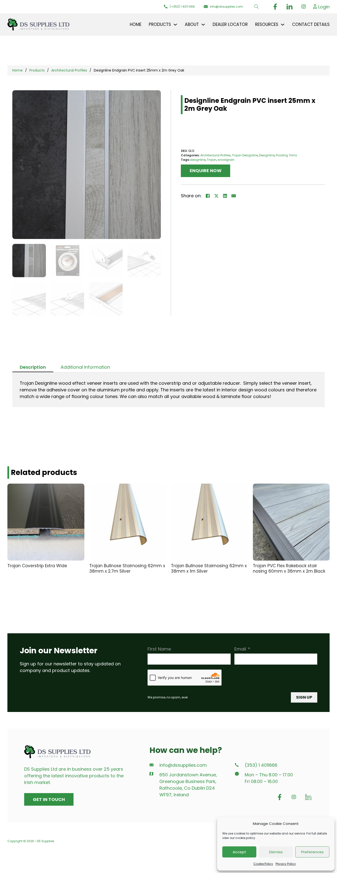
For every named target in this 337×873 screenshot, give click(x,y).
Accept (239, 852)
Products (37, 70)
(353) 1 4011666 (261, 765)
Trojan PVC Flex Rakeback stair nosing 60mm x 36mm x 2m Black (289, 568)
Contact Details (311, 24)
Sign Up (304, 697)
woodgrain (226, 160)
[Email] (233, 196)
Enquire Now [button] (206, 170)
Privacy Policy (286, 864)
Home (135, 24)
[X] (216, 196)
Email (240, 649)
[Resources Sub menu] (283, 24)
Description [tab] (33, 367)
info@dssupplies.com (183, 765)
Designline (267, 155)
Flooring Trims (286, 155)
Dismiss (276, 852)
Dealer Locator (230, 24)
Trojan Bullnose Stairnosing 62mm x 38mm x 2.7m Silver (127, 568)
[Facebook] (207, 196)
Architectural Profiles (69, 70)
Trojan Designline (245, 155)
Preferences (312, 852)
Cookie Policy (263, 864)
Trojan (211, 160)
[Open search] (256, 6)
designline (198, 160)
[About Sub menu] (203, 24)
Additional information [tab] (85, 367)
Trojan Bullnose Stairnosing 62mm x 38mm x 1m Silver (209, 568)
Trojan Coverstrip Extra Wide (37, 566)
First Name (159, 649)
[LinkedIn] (225, 196)
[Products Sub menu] (175, 24)
